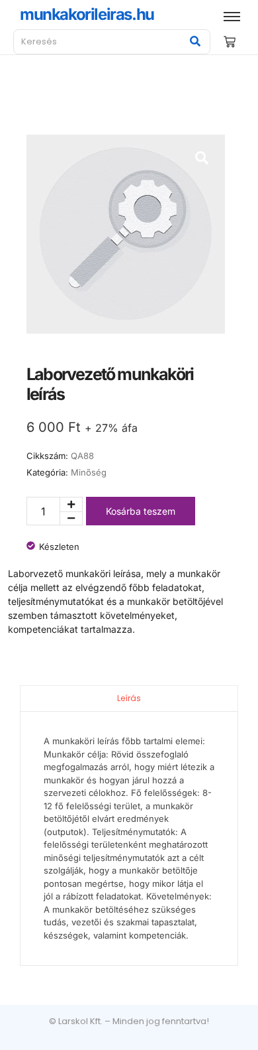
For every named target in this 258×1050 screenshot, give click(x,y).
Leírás (129, 698)
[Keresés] (195, 42)
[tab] (129, 698)
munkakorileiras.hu (87, 14)
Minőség (89, 472)
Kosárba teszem (140, 511)
